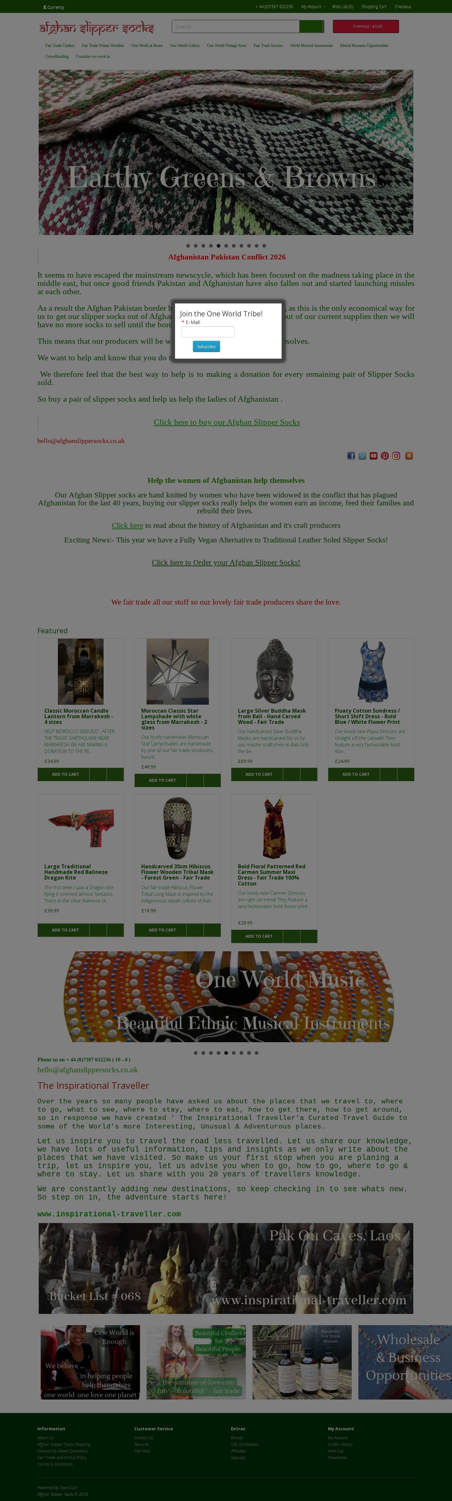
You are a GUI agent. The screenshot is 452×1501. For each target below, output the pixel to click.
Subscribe (206, 346)
